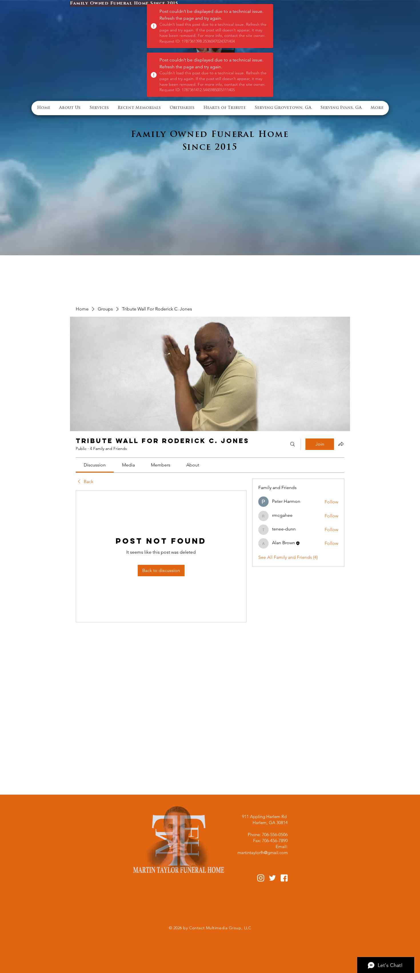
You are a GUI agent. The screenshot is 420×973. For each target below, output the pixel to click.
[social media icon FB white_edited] (284, 878)
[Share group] (340, 443)
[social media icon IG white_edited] (260, 878)
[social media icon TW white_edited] (272, 878)
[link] (95, 465)
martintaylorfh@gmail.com (262, 852)
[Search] (292, 444)
